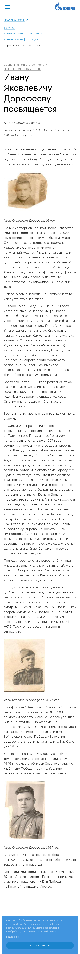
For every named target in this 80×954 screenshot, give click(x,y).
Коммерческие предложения (23, 33)
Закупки (9, 27)
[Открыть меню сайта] (7, 6)
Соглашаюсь (40, 945)
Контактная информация (21, 39)
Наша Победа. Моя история (22, 68)
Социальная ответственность (24, 64)
